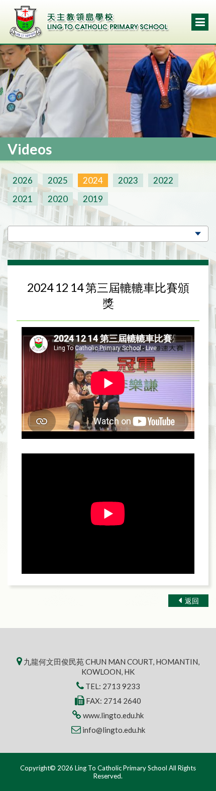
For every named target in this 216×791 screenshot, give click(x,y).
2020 (58, 199)
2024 (93, 180)
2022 (163, 180)
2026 (23, 180)
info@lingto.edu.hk (113, 729)
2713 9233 (121, 686)
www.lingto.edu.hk (113, 715)
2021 (23, 199)
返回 (191, 600)
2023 (128, 180)
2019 (93, 199)
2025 (58, 180)
